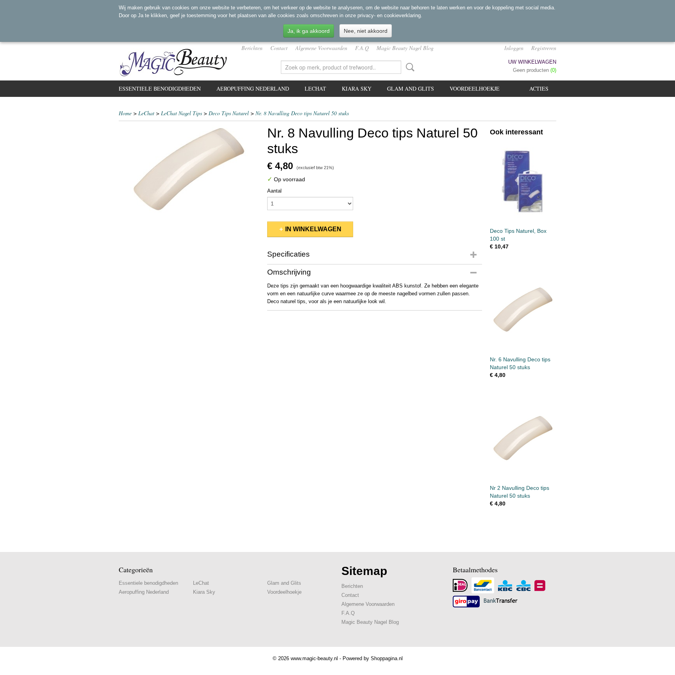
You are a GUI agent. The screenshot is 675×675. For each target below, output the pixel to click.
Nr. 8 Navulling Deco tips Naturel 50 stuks (302, 113)
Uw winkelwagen (532, 62)
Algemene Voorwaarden (321, 48)
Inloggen (513, 48)
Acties (538, 88)
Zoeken (408, 67)
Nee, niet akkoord (366, 31)
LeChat (315, 88)
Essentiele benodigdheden (160, 88)
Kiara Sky (356, 88)
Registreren (543, 48)
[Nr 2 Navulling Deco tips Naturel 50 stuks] (523, 438)
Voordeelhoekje (475, 88)
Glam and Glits (410, 88)
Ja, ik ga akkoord (309, 31)
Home (125, 113)
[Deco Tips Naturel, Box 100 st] (523, 181)
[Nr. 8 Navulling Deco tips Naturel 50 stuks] (189, 169)
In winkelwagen (313, 229)
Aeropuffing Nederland (252, 88)
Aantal (274, 191)
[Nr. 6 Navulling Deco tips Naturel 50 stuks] (523, 310)
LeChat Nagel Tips (181, 113)
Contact (279, 48)
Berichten (251, 48)
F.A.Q (362, 48)
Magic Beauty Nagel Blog (405, 48)
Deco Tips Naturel (229, 113)
